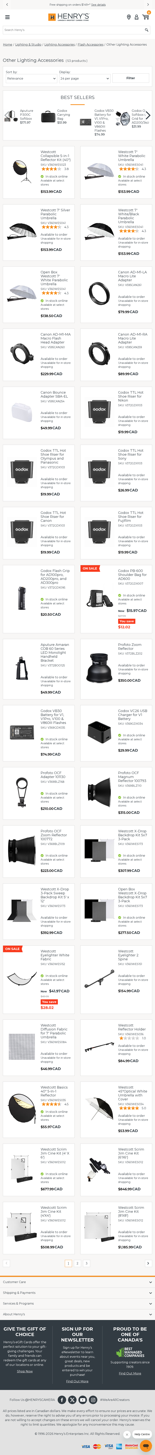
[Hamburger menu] (7, 17)
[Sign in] (137, 17)
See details (98, 4)
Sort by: (11, 72)
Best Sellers (77, 97)
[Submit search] (146, 30)
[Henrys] (69, 17)
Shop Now (25, 1371)
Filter (130, 78)
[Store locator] (129, 17)
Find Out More (77, 1381)
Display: (65, 72)
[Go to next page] (148, 1263)
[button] (7, 4)
